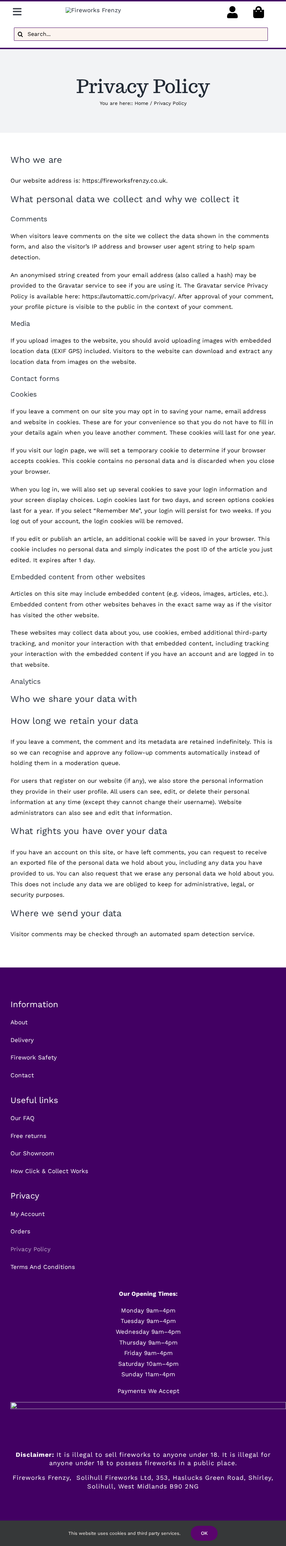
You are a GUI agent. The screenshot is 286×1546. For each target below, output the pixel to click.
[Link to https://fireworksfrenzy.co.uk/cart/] (258, 12)
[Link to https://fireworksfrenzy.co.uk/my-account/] (232, 12)
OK (204, 1533)
